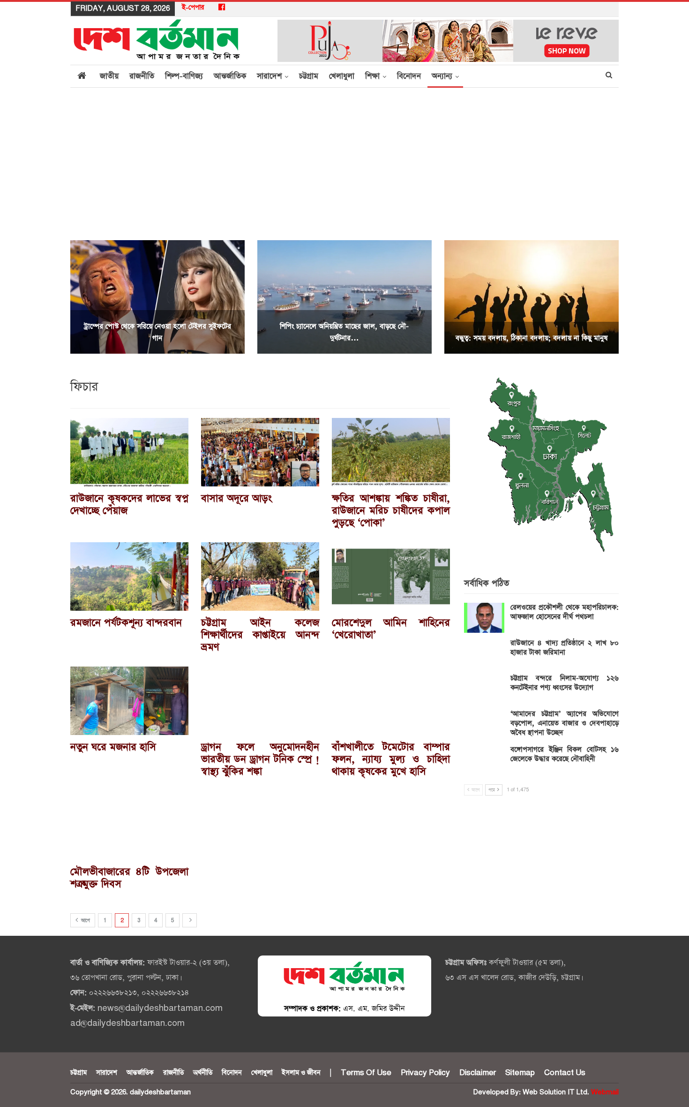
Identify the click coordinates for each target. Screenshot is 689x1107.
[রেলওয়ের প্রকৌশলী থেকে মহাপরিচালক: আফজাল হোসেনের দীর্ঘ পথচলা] (484, 618)
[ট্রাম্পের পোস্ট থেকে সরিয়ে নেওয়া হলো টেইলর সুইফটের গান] (157, 297)
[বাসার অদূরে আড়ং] (260, 452)
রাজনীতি (141, 76)
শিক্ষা (372, 76)
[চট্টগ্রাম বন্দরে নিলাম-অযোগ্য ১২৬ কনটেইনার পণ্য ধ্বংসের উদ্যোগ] (484, 689)
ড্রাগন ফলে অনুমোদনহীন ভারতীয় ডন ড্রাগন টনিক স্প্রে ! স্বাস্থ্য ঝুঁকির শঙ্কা (260, 759)
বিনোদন (409, 76)
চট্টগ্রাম (308, 76)
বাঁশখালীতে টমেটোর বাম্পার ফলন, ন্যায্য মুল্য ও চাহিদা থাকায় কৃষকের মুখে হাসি (391, 759)
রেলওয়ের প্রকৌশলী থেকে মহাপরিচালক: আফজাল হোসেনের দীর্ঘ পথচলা (564, 612)
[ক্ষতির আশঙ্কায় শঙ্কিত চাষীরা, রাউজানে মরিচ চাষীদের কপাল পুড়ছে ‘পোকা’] (391, 452)
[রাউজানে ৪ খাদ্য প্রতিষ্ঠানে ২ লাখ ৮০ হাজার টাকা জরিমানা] (484, 653)
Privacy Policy (425, 1072)
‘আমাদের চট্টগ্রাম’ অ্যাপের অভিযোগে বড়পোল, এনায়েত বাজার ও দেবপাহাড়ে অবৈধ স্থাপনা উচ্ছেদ (564, 723)
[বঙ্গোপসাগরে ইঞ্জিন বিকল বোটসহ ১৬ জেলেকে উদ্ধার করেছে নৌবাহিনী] (484, 760)
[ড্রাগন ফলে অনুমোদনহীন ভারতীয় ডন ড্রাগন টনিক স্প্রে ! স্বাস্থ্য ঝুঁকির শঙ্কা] (260, 701)
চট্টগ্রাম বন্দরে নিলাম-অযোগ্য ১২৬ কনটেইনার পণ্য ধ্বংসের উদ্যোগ (564, 682)
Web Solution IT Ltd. (556, 1092)
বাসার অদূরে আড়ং (236, 499)
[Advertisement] (344, 158)
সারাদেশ (269, 76)
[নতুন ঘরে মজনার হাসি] (129, 701)
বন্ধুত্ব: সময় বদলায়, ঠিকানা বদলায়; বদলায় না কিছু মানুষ (531, 338)
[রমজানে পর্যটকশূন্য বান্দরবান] (129, 576)
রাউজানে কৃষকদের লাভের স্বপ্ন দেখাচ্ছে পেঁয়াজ (129, 505)
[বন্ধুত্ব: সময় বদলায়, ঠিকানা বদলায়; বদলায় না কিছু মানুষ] (531, 297)
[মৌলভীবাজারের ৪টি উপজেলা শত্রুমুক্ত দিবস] (129, 825)
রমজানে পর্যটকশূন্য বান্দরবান (126, 623)
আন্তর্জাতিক (230, 76)
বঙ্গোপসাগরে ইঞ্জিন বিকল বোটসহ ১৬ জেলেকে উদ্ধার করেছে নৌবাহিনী (564, 754)
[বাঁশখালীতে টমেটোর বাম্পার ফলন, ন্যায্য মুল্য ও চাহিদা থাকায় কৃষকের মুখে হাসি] (391, 701)
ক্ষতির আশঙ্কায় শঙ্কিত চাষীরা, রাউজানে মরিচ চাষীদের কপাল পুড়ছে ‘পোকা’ (391, 511)
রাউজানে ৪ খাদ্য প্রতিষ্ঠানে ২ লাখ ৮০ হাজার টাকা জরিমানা (564, 647)
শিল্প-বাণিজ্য (184, 76)
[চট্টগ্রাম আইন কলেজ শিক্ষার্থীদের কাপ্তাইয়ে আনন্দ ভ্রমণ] (260, 576)
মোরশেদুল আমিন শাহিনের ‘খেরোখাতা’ (391, 629)
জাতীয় (109, 76)
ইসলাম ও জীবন (301, 1072)
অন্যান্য (442, 76)
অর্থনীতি (202, 1072)
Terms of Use (366, 1072)
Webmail (605, 1092)
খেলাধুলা (341, 76)
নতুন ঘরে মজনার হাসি (113, 747)
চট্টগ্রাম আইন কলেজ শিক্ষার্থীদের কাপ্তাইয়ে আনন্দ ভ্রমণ (260, 635)
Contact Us (564, 1072)
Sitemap (520, 1072)
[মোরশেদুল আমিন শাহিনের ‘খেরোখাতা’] (391, 576)
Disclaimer (477, 1072)
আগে (85, 920)
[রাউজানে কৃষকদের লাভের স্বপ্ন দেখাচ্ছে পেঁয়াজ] (129, 452)
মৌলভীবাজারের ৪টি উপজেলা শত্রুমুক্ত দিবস (129, 878)
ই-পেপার (193, 7)
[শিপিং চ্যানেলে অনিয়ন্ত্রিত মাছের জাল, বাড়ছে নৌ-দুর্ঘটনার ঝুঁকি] (344, 297)
